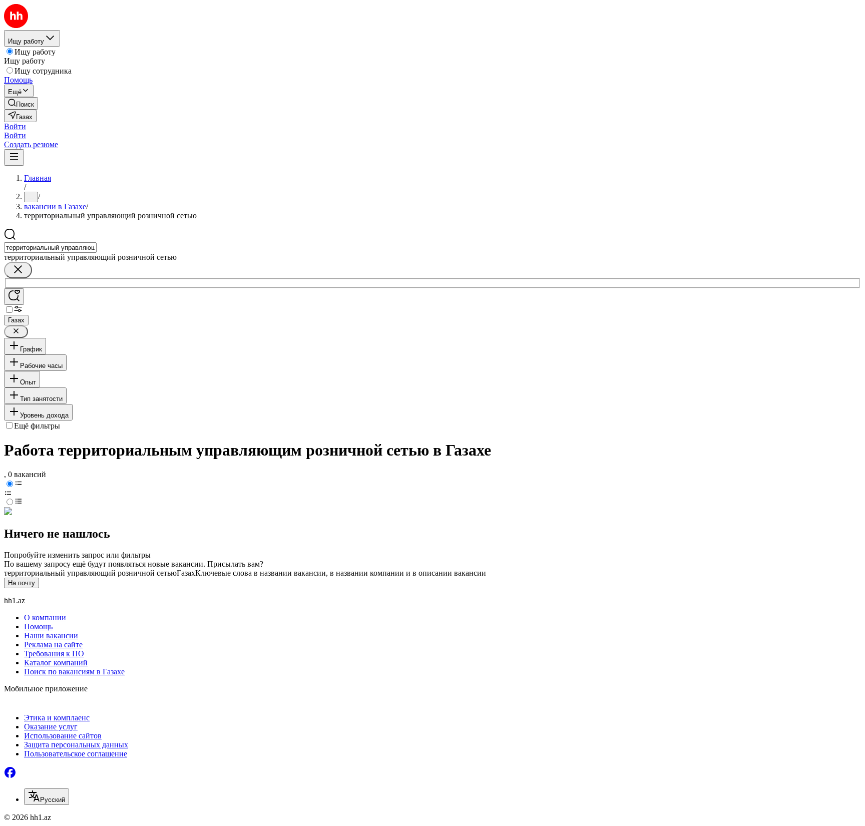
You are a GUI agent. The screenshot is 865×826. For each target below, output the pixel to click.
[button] (15, 126)
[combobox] (50, 247)
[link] (21, 103)
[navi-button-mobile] (14, 157)
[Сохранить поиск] (14, 296)
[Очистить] (18, 270)
